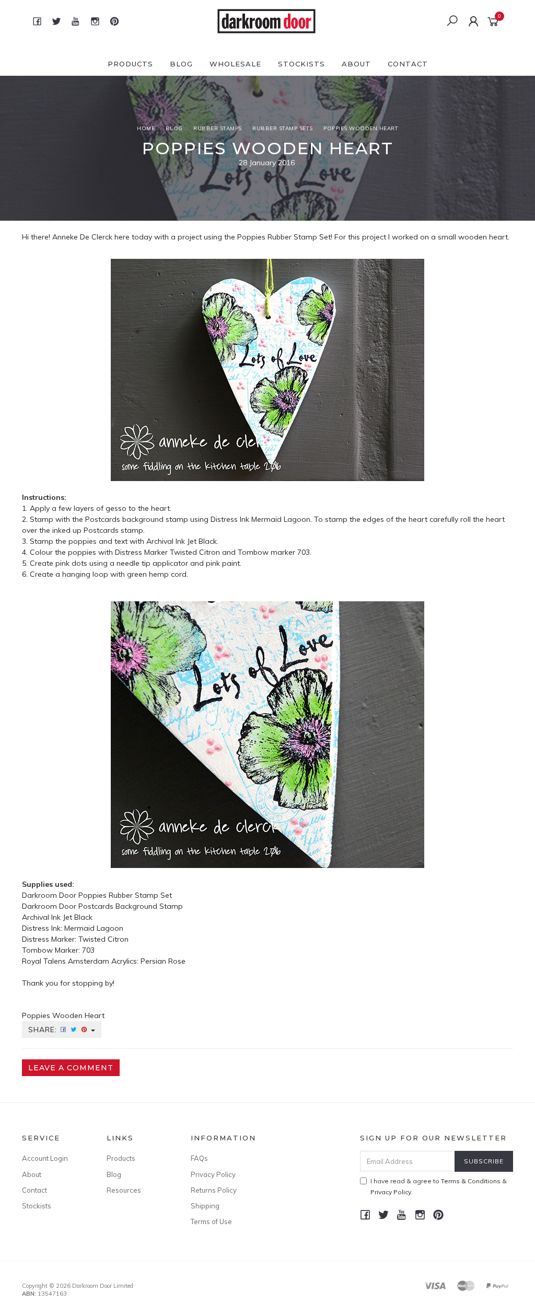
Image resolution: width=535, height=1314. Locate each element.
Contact (408, 64)
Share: (44, 1029)
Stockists (301, 64)
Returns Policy (214, 1190)
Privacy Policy (213, 1174)
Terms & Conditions (471, 1181)
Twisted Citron (104, 939)
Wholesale (235, 64)
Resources (124, 1190)
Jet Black (77, 917)
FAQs (199, 1158)
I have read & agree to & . (438, 1186)
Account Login (45, 1158)
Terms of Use (211, 1221)
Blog (181, 64)
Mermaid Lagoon (93, 928)
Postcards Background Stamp (130, 906)
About (356, 64)
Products (130, 64)
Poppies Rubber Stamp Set (284, 237)
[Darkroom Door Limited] (266, 20)
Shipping (205, 1206)
